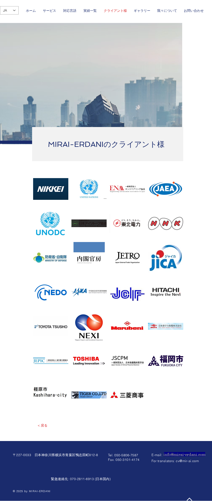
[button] (50, 189)
